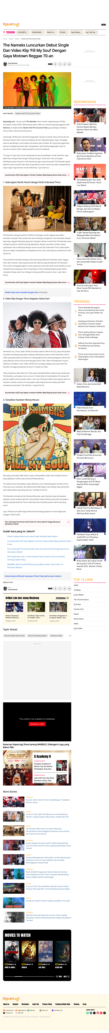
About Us (6, 1004)
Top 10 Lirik (83, 579)
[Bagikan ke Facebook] (55, 64)
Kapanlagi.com (22, 1010)
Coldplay (77, 590)
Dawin (76, 614)
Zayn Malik (78, 628)
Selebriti (29, 840)
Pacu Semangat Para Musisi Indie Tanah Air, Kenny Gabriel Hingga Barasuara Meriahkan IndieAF (32, 523)
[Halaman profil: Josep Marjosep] (5, 64)
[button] (65, 64)
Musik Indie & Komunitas (14, 635)
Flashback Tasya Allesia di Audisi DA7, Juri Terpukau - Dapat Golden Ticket (88, 537)
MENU (103, 24)
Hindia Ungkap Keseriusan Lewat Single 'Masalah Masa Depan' (32, 536)
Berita (17, 39)
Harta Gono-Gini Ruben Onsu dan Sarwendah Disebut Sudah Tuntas (90, 262)
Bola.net (32, 1010)
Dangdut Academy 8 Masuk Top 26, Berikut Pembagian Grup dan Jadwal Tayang (43, 766)
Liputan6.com (10, 1010)
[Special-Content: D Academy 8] (17, 768)
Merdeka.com (58, 1010)
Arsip (84, 1004)
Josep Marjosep (12, 63)
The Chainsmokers (81, 599)
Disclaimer (25, 1004)
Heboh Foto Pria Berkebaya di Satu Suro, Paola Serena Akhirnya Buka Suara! (89, 511)
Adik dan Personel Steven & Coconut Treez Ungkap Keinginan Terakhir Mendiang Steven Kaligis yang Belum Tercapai (48, 917)
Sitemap (76, 1004)
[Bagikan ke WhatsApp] (69, 64)
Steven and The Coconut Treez (30, 39)
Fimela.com (9, 1013)
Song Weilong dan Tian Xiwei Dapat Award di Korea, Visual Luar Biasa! (89, 182)
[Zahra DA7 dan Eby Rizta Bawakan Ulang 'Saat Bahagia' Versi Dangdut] (61, 779)
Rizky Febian (79, 619)
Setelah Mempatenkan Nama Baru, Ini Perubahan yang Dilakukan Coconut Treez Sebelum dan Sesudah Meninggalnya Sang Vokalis (48, 860)
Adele (76, 585)
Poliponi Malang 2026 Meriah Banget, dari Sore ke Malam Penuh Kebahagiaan (89, 209)
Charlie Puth (79, 609)
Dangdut (29, 797)
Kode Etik (35, 1004)
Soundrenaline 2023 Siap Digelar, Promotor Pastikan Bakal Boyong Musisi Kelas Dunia (35, 175)
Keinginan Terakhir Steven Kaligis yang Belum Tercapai (48, 901)
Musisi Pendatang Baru (37, 635)
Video (28, 898)
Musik (11, 39)
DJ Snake (77, 604)
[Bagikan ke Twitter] (60, 64)
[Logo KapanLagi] (11, 24)
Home (5, 39)
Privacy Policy (47, 1004)
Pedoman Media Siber (62, 1004)
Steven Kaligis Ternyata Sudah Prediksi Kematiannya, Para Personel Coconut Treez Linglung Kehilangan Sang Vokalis (48, 845)
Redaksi (15, 1004)
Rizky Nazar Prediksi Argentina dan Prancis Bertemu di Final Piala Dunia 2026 (90, 156)
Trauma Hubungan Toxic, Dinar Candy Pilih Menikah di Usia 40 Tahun (89, 288)
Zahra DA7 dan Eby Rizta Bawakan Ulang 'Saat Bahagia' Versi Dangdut (44, 780)
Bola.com (45, 1010)
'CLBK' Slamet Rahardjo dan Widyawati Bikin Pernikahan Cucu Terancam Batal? (88, 235)
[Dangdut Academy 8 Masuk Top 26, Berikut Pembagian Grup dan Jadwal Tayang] (61, 765)
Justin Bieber (79, 595)
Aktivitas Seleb (56, 635)
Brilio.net (20, 1013)
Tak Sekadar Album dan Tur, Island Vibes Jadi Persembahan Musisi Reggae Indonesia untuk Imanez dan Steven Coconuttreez (47, 831)
